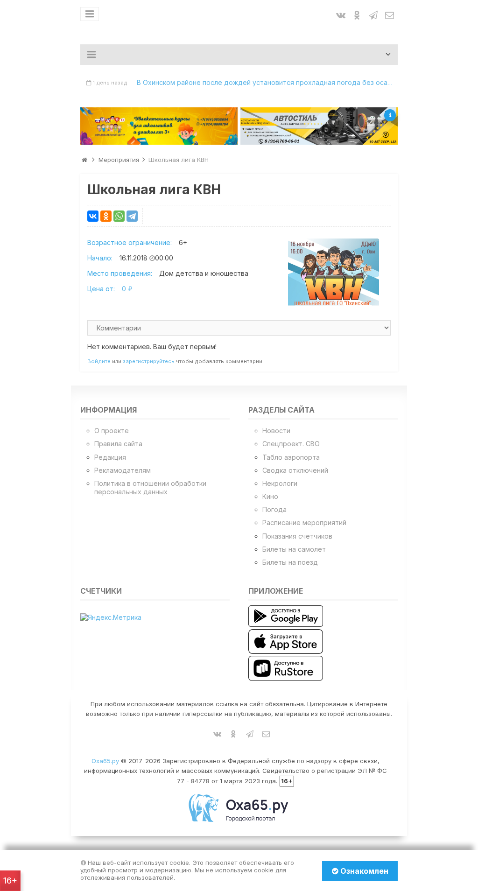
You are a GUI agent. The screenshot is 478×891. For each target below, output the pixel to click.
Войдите (99, 361)
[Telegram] (132, 216)
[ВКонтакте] (92, 216)
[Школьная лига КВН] (333, 272)
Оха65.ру (105, 761)
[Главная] (84, 159)
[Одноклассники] (106, 216)
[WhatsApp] (119, 216)
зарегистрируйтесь (149, 361)
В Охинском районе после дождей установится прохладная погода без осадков (267, 82)
